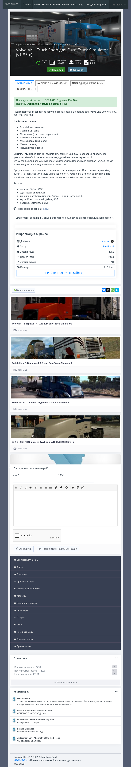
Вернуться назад (25, 290)
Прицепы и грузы (25, 581)
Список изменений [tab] (53, 83)
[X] (108, 290)
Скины (19, 624)
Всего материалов (27, 667)
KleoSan (106, 241)
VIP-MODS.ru (21, 760)
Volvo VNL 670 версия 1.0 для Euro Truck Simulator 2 (40, 402)
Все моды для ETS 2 (27, 559)
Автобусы (21, 595)
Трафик (20, 617)
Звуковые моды (24, 638)
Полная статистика (66, 682)
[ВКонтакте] (104, 290)
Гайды (56, 4)
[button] (16, 487)
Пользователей (22, 674)
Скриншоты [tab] (27, 88)
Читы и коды (77, 4)
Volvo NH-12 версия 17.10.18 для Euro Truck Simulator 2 (42, 323)
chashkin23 (108, 246)
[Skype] (117, 290)
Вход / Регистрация (96, 4)
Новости (46, 4)
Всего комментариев (25, 670)
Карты (19, 566)
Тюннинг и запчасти (26, 602)
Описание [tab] (25, 83)
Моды (37, 4)
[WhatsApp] (113, 290)
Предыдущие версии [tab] (89, 83)
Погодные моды (24, 631)
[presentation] (16, 487)
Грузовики (21, 574)
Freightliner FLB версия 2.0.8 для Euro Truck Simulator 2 (42, 363)
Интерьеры (22, 610)
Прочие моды (23, 646)
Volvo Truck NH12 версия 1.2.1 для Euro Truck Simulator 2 (43, 441)
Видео (65, 4)
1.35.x (46, 208)
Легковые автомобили (28, 588)
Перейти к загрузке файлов (63, 273)
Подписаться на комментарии (59, 548)
